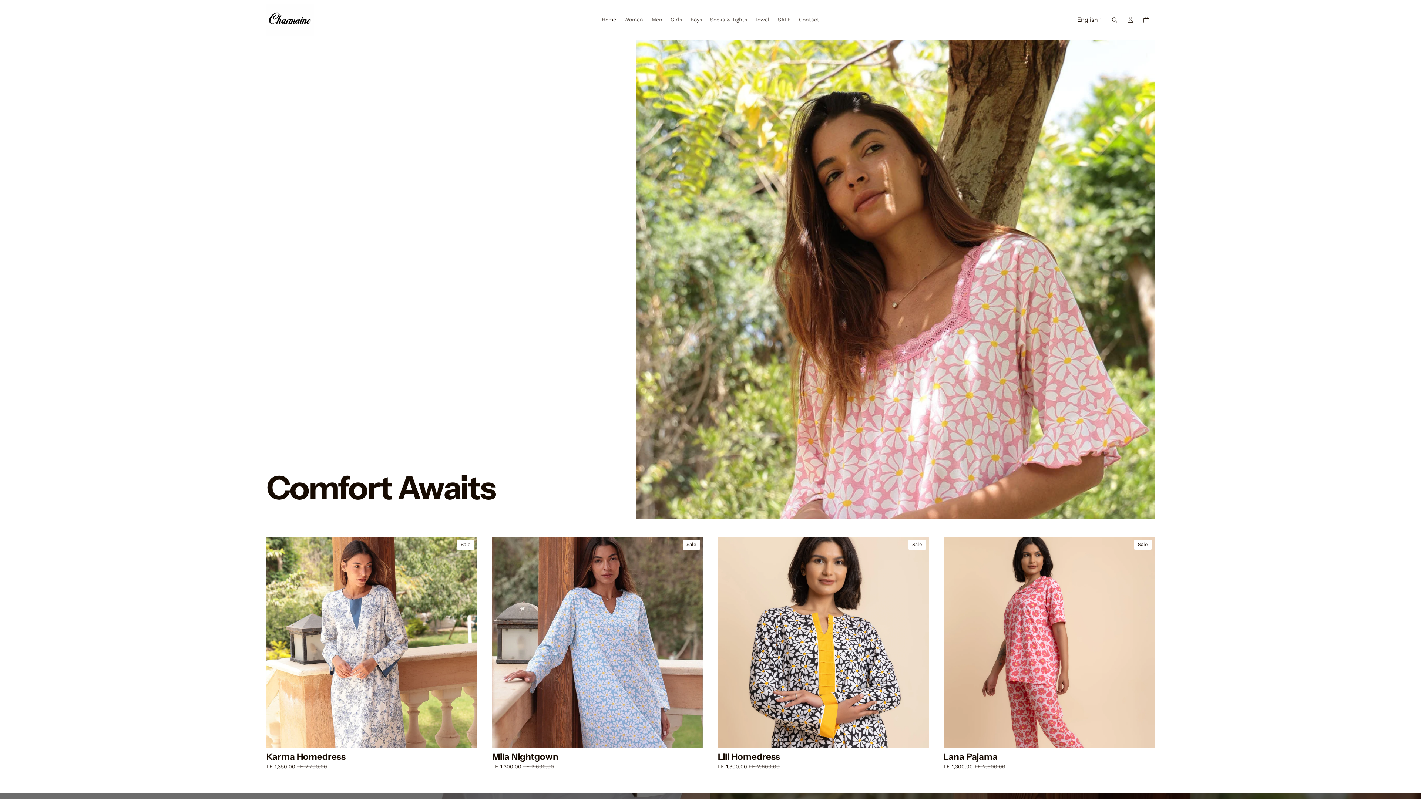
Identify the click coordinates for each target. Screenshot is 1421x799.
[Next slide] (466, 642)
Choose (472, 736)
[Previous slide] (277, 642)
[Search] (1114, 20)
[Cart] (1146, 20)
